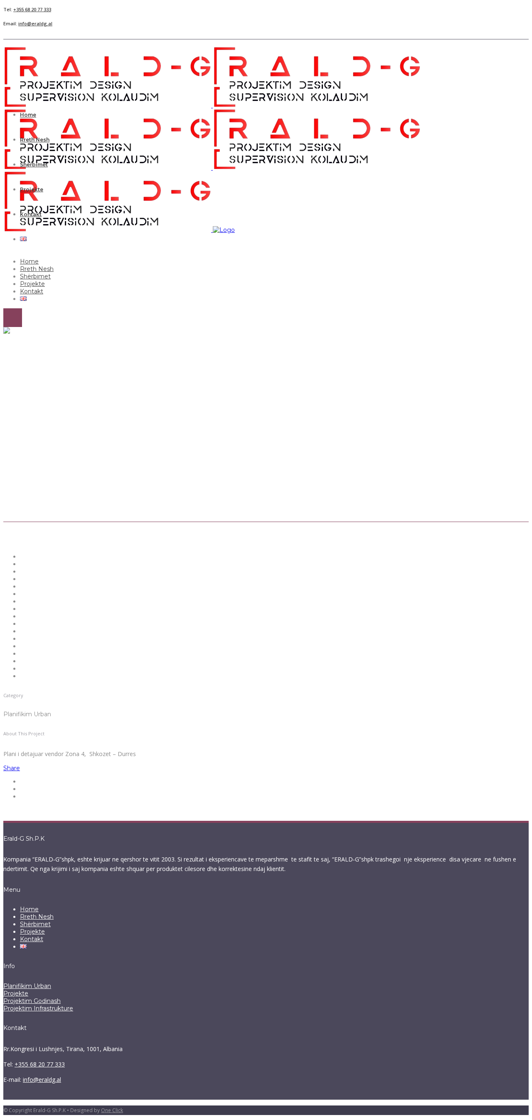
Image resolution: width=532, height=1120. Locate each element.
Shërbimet (35, 924)
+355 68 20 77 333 (32, 9)
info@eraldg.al (35, 23)
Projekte (32, 931)
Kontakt (31, 939)
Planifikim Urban (27, 986)
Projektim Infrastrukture (38, 1008)
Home (29, 909)
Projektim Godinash (32, 1001)
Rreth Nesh (37, 916)
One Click (112, 1110)
